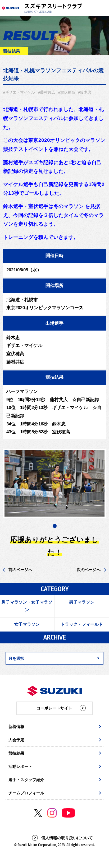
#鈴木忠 (84, 92)
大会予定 (16, 739)
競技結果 (16, 753)
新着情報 (16, 726)
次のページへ (89, 569)
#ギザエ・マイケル (19, 92)
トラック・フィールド (82, 624)
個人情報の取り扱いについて (67, 838)
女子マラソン (27, 624)
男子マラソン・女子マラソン (27, 606)
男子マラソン (81, 602)
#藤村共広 (46, 92)
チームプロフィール (26, 793)
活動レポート (20, 766)
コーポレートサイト (54, 708)
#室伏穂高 (66, 92)
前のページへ (20, 569)
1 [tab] (55, 526)
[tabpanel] (54, 483)
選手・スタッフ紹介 (26, 779)
